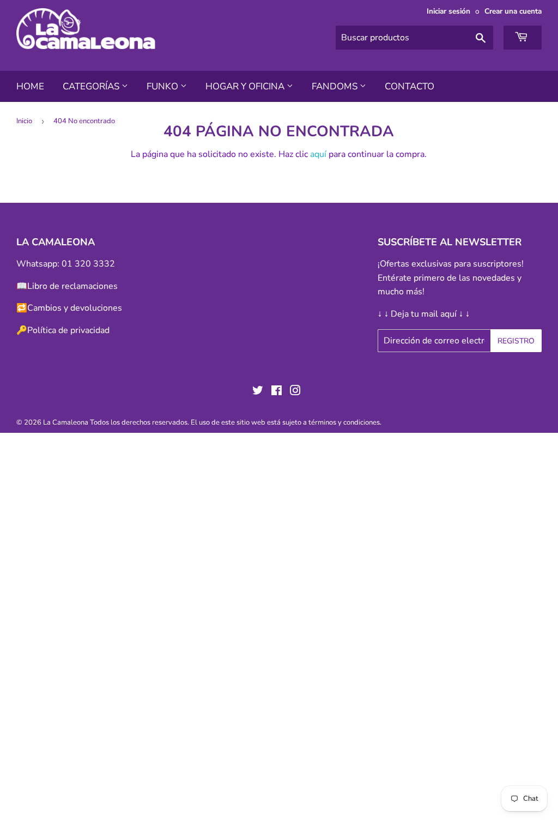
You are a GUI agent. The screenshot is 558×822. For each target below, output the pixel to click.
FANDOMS (336, 86)
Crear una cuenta (513, 11)
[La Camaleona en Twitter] (257, 392)
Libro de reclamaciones (72, 286)
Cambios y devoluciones (74, 308)
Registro (516, 341)
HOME (30, 86)
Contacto (409, 86)
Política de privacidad (68, 330)
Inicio (24, 121)
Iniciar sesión (448, 11)
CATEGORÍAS (92, 86)
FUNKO (163, 86)
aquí (318, 154)
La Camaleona (65, 422)
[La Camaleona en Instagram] (295, 392)
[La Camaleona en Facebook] (276, 392)
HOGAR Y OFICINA (246, 86)
